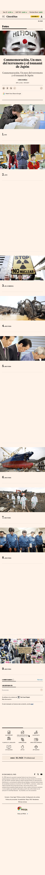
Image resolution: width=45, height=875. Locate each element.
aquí (32, 704)
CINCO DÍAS (22, 80)
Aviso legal (13, 797)
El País (40, 21)
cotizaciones (9, 749)
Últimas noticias (22, 802)
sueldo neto (36, 735)
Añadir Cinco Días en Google (13, 93)
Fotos (5, 26)
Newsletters (36, 799)
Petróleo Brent (34, 12)
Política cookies (21, 797)
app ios (22, 749)
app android (36, 749)
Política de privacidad (11, 799)
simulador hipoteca (22, 735)
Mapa (27, 799)
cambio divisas (22, 742)
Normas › (40, 679)
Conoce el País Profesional (22, 758)
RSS (31, 799)
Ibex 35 (5, 12)
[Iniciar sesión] (41, 16)
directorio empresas (36, 742)
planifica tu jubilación (9, 742)
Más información (6, 699)
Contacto (7, 797)
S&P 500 (18, 12)
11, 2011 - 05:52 (22, 83)
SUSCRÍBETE (35, 16)
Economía (5, 690)
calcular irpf (9, 735)
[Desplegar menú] (3, 16)
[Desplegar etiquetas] (41, 689)
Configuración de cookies (33, 797)
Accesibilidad (21, 799)
